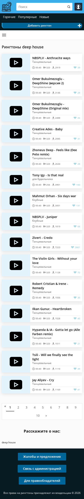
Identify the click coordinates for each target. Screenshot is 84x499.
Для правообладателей (42, 481)
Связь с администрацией (42, 469)
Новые (44, 17)
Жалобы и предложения (42, 456)
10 (38, 415)
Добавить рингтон (39, 25)
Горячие (9, 17)
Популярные (27, 17)
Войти (78, 7)
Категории (4, 35)
